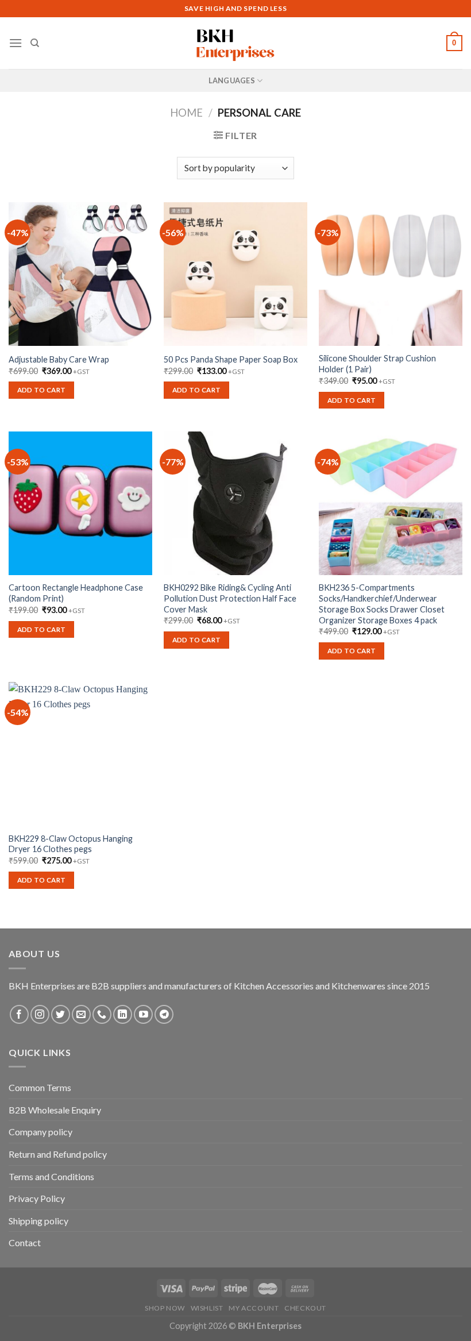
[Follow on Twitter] (60, 1014)
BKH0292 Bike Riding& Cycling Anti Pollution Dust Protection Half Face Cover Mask (230, 598)
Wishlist (207, 1308)
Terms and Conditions (51, 1176)
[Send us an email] (81, 1014)
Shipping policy (38, 1220)
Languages (232, 80)
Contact (25, 1242)
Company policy (40, 1131)
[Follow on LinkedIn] (122, 1014)
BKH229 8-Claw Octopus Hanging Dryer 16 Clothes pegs (71, 844)
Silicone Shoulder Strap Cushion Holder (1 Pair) (377, 363)
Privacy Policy (37, 1198)
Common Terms (40, 1087)
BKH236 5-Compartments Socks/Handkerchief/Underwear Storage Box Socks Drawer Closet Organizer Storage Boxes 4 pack (382, 604)
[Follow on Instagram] (39, 1014)
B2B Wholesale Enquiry (55, 1109)
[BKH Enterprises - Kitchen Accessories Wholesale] (235, 43)
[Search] (34, 43)
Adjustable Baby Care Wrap (59, 359)
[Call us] (101, 1014)
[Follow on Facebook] (19, 1014)
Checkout (305, 1308)
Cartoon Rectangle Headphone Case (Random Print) (76, 593)
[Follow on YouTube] (143, 1014)
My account (254, 1308)
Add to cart (41, 390)
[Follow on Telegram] (164, 1014)
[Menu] (15, 43)
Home (186, 112)
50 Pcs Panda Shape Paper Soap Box (231, 359)
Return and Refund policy (58, 1154)
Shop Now (165, 1308)
